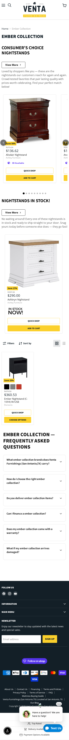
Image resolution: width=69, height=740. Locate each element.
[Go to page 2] (26, 193)
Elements (8, 405)
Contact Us (22, 689)
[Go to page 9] (45, 193)
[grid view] (56, 343)
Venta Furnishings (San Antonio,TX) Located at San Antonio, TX (33, 699)
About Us (8, 689)
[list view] (63, 343)
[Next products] (66, 143)
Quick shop (30, 170)
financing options (30, 520)
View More (11, 64)
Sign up (50, 639)
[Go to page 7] (40, 193)
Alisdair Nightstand (16, 154)
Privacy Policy (19, 692)
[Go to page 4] (32, 193)
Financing (35, 689)
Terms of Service (37, 692)
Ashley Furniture (13, 157)
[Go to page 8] (42, 193)
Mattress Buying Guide (33, 695)
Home (5, 28)
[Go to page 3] (29, 193)
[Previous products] (3, 143)
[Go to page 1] (24, 193)
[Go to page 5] (34, 193)
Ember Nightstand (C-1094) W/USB (16, 400)
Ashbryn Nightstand (18, 299)
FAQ (51, 692)
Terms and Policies (52, 689)
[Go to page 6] (37, 193)
